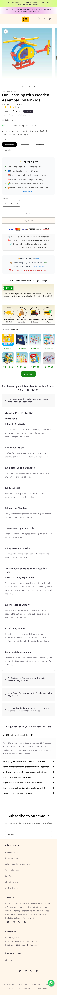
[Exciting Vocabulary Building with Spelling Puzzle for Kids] (49, 340)
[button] (5, 19)
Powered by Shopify (22, 984)
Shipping (15, 115)
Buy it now (28, 220)
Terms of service (14, 988)
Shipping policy (28, 988)
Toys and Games (12, 870)
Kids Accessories (12, 858)
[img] (8, 107)
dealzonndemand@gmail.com (25, 945)
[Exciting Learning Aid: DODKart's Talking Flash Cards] (8, 340)
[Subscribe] (49, 834)
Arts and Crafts (11, 852)
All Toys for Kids (12, 888)
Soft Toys (9, 876)
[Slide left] (23, 86)
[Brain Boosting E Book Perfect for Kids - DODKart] (35, 358)
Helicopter (11, 145)
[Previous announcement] (5, 3)
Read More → (29, 192)
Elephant (41, 145)
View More (28, 374)
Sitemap (8, 960)
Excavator (26, 145)
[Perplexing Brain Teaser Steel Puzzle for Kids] (49, 358)
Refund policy (36, 984)
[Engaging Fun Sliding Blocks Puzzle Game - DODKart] (8, 358)
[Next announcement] (52, 3)
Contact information (43, 988)
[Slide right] (34, 86)
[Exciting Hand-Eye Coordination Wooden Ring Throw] (35, 340)
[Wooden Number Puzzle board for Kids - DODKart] (22, 358)
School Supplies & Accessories (18, 864)
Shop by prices (11, 882)
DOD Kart (12, 984)
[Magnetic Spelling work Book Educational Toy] (22, 340)
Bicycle (9, 150)
